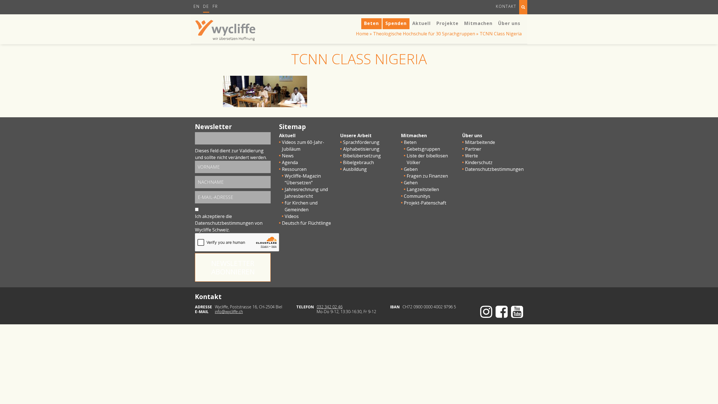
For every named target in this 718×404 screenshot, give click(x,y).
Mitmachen (414, 135)
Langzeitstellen (423, 189)
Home (362, 34)
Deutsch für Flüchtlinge (306, 223)
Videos (292, 216)
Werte (471, 156)
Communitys (417, 196)
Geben (411, 169)
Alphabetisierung (361, 149)
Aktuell (287, 135)
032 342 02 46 (329, 306)
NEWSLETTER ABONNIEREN (233, 267)
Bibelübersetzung (362, 156)
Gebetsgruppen (423, 149)
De (206, 6)
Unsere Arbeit (356, 135)
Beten (410, 142)
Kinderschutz (479, 162)
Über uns (472, 135)
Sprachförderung (361, 142)
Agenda (290, 162)
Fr (215, 6)
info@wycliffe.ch (229, 311)
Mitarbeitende (480, 142)
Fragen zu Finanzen (427, 176)
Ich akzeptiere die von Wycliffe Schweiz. (229, 223)
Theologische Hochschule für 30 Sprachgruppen (424, 34)
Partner (473, 149)
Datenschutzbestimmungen (224, 223)
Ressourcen (294, 169)
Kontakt (506, 6)
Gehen (411, 183)
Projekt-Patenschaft (425, 203)
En (197, 6)
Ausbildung (355, 169)
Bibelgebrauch (358, 162)
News (288, 156)
